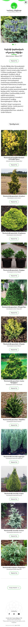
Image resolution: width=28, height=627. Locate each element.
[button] (13, 44)
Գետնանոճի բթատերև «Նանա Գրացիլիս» (14, 382)
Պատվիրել (14, 61)
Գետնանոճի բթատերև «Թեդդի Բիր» (14, 308)
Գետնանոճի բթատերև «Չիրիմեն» (14, 420)
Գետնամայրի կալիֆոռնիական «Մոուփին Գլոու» (14, 159)
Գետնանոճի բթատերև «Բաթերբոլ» (14, 234)
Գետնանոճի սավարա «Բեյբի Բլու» (14, 568)
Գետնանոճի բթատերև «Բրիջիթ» (14, 271)
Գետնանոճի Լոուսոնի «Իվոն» (14, 494)
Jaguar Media (17, 625)
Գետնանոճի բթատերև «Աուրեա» (14, 197)
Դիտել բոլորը (13, 587)
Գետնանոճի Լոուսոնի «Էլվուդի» (14, 457)
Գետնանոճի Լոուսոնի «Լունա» (14, 531)
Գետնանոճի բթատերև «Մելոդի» (14, 345)
